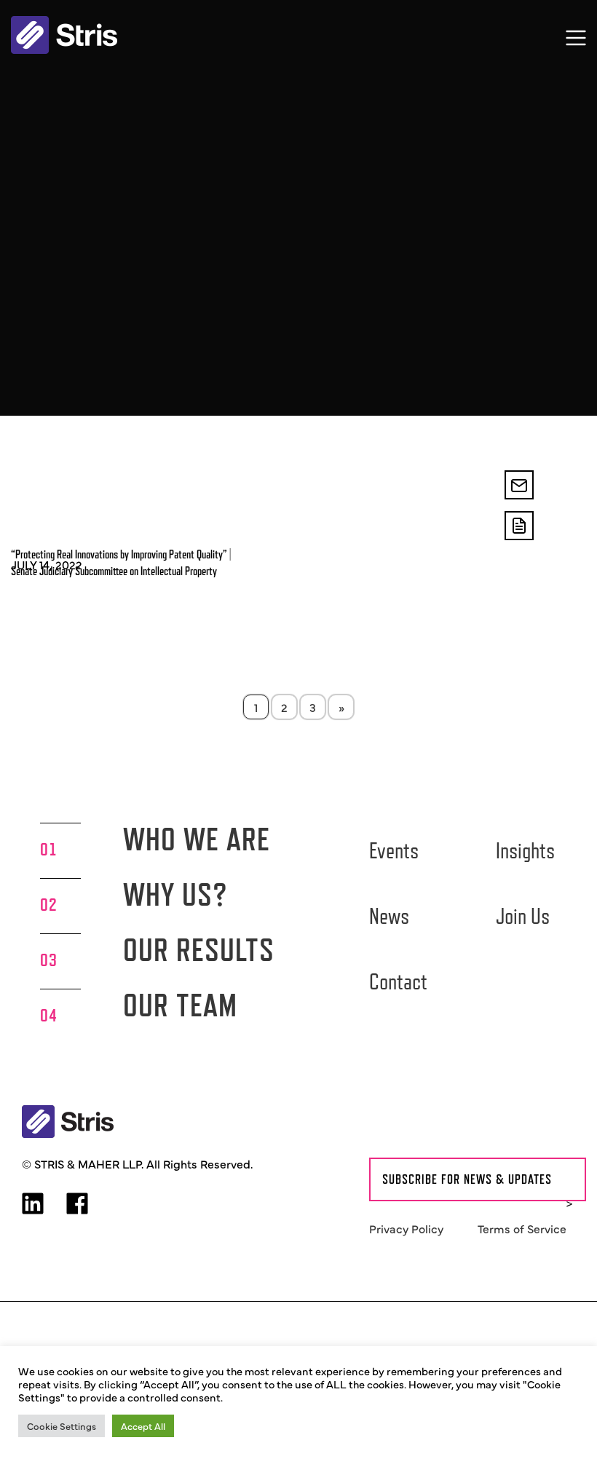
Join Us (523, 916)
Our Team (180, 1005)
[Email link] (519, 484)
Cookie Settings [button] (61, 1425)
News (389, 916)
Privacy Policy (406, 1228)
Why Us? (175, 894)
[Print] (519, 525)
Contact (398, 981)
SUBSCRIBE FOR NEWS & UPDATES (467, 1179)
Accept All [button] (143, 1425)
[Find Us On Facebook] (77, 1205)
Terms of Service (522, 1228)
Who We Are (196, 839)
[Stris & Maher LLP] (64, 35)
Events (394, 850)
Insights (525, 850)
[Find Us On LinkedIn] (33, 1205)
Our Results (198, 950)
